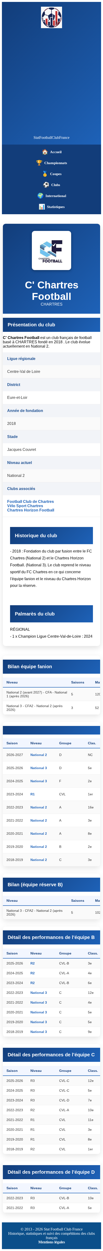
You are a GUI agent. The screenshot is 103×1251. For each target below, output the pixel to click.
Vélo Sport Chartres (25, 506)
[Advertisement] (51, 82)
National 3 (38, 768)
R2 (32, 963)
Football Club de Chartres (30, 502)
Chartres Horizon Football (30, 510)
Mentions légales (51, 1242)
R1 (32, 794)
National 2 (38, 755)
